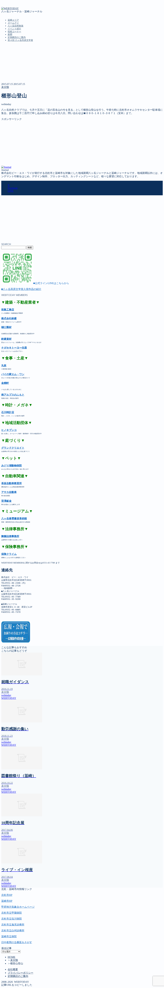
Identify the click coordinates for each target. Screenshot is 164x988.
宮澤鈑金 (6, 501)
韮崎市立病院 (9, 936)
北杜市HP (6, 895)
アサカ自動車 (9, 492)
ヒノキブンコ (9, 430)
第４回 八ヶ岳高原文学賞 (20, 40)
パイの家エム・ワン (12, 374)
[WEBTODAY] (10, 8)
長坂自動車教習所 (11, 483)
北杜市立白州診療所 (12, 930)
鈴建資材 (6, 338)
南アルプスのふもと (12, 394)
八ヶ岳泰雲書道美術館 (14, 518)
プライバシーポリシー (20, 972)
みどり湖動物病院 (11, 465)
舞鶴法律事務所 (10, 536)
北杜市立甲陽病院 (11, 912)
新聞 (10, 34)
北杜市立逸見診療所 (12, 924)
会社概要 (13, 969)
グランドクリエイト (12, 447)
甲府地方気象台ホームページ (18, 906)
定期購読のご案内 (17, 37)
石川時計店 (7, 412)
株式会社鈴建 (9, 318)
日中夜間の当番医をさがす (16, 942)
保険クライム (9, 554)
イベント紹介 (14, 28)
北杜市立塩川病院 (11, 918)
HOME (11, 957)
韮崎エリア (13, 20)
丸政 (3, 365)
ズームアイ (13, 23)
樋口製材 (6, 327)
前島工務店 (7, 309)
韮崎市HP (6, 901)
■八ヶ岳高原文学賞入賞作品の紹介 (21, 289)
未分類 (5, 87)
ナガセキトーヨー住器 (14, 347)
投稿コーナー (14, 31)
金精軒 (5, 383)
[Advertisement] (82, 143)
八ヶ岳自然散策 (15, 25)
